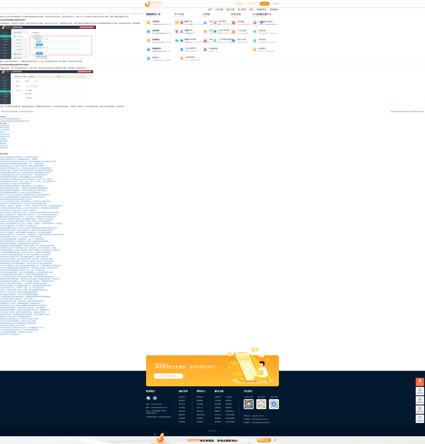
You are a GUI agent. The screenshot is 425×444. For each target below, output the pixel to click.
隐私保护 (182, 415)
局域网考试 (262, 9)
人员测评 (218, 400)
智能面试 (218, 418)
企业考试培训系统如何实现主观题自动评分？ (15, 121)
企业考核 (228, 397)
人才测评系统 (4, 130)
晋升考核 (218, 422)
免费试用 (265, 4)
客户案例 (242, 9)
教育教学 (228, 407)
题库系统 (3, 143)
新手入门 (200, 407)
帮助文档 (200, 397)
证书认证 (218, 415)
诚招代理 (182, 411)
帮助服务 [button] (274, 9)
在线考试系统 (4, 125)
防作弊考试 (4, 141)
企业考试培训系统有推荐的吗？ (11, 119)
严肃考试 (3, 139)
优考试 (2, 132)
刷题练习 (218, 411)
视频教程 (200, 400)
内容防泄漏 (229, 411)
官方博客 (182, 422)
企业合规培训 (230, 418)
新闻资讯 (200, 422)
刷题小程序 (4, 148)
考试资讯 (182, 397)
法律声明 (182, 418)
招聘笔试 (218, 407)
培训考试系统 (4, 128)
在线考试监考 (4, 136)
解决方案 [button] (231, 9)
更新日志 (200, 411)
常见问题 (200, 404)
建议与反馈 (201, 415)
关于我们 (182, 407)
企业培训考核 (230, 415)
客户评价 (182, 404)
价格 (251, 9)
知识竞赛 (218, 404)
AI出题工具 (4, 145)
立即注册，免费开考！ (169, 376)
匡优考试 (200, 418)
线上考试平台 (4, 134)
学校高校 (228, 404)
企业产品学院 (230, 422)
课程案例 (182, 400)
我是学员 (240, 4)
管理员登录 (252, 4)
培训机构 (228, 400)
